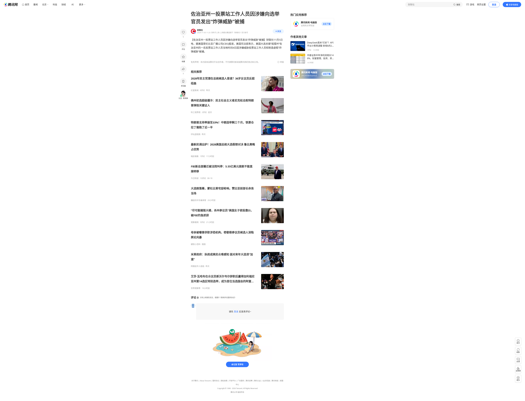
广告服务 (240, 381)
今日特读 (195, 178)
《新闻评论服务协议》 (228, 297)
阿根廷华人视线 (197, 266)
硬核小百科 (195, 244)
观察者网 (195, 222)
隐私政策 (224, 381)
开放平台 (232, 381)
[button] (326, 24)
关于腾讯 (194, 381)
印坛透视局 (195, 134)
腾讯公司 (234, 392)
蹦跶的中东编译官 (198, 200)
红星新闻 (195, 90)
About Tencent (205, 381)
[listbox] (237, 179)
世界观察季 (195, 288)
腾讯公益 (257, 381)
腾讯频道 (275, 381)
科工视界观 (195, 112)
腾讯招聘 (249, 381)
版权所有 (241, 392)
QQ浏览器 (266, 381)
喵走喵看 (195, 156)
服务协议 (215, 381)
